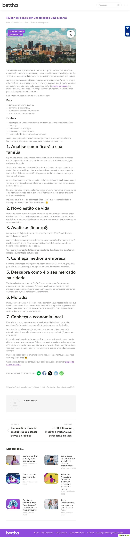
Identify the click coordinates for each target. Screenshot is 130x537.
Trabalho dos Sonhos (16, 31)
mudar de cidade (59, 86)
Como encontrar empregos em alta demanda (30, 458)
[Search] (118, 5)
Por (51, 387)
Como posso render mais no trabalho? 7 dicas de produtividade (68, 461)
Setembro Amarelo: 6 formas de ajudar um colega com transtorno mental (66, 481)
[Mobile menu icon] (125, 5)
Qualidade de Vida (15, 35)
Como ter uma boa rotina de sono (29, 477)
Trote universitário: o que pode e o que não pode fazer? (68, 505)
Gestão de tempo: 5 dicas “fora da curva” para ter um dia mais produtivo (30, 505)
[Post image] (13, 460)
